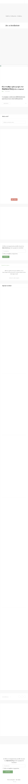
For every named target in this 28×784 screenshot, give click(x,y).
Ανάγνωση (6, 103)
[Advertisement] (14, 46)
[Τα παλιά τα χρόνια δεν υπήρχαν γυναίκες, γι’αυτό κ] (14, 140)
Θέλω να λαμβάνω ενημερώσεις (11, 253)
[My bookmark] (14, 11)
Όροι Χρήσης (18, 779)
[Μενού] (1, 2)
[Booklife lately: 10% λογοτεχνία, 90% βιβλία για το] (14, 173)
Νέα (3, 91)
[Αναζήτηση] (26, 2)
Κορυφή (14, 781)
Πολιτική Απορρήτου (11, 779)
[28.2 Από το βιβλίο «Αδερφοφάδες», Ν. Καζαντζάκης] (14, 156)
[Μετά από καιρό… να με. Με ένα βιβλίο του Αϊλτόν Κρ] (14, 189)
